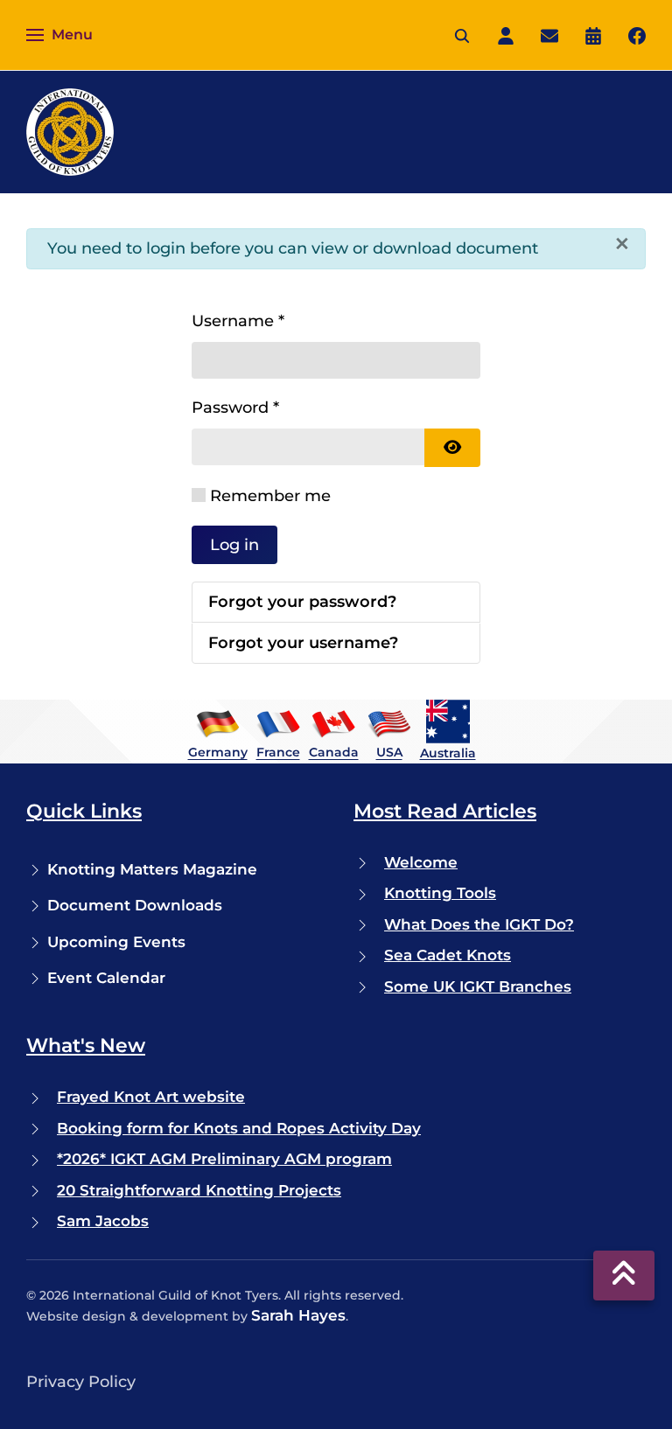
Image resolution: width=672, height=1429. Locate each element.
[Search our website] (462, 34)
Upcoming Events (116, 942)
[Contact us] (549, 34)
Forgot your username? (303, 642)
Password (235, 407)
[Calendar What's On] (593, 34)
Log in (234, 544)
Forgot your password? (302, 601)
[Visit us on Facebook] (637, 34)
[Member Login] (505, 34)
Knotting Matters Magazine (152, 869)
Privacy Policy (81, 1381)
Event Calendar (106, 977)
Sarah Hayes (298, 1315)
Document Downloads (134, 905)
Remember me (270, 495)
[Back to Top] (623, 1275)
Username (238, 321)
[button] (59, 35)
